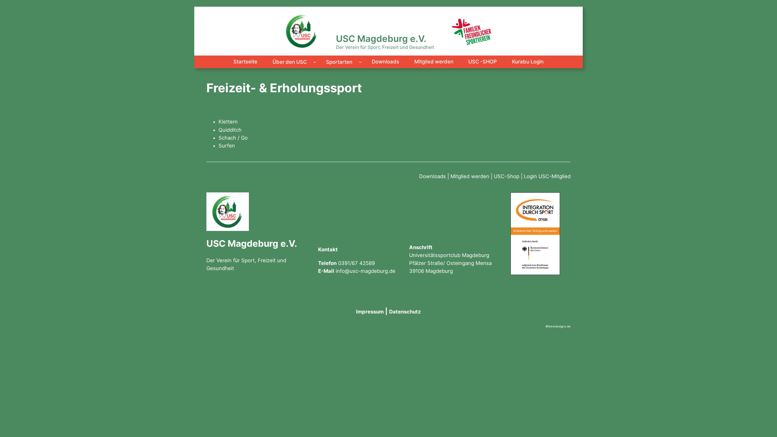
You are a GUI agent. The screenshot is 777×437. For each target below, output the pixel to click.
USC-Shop (506, 176)
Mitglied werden (469, 176)
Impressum (370, 312)
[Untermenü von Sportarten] (360, 61)
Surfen (227, 146)
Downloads (432, 176)
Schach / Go (233, 138)
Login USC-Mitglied (547, 176)
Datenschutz (405, 312)
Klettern (228, 122)
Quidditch (230, 130)
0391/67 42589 (356, 263)
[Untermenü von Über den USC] (314, 61)
